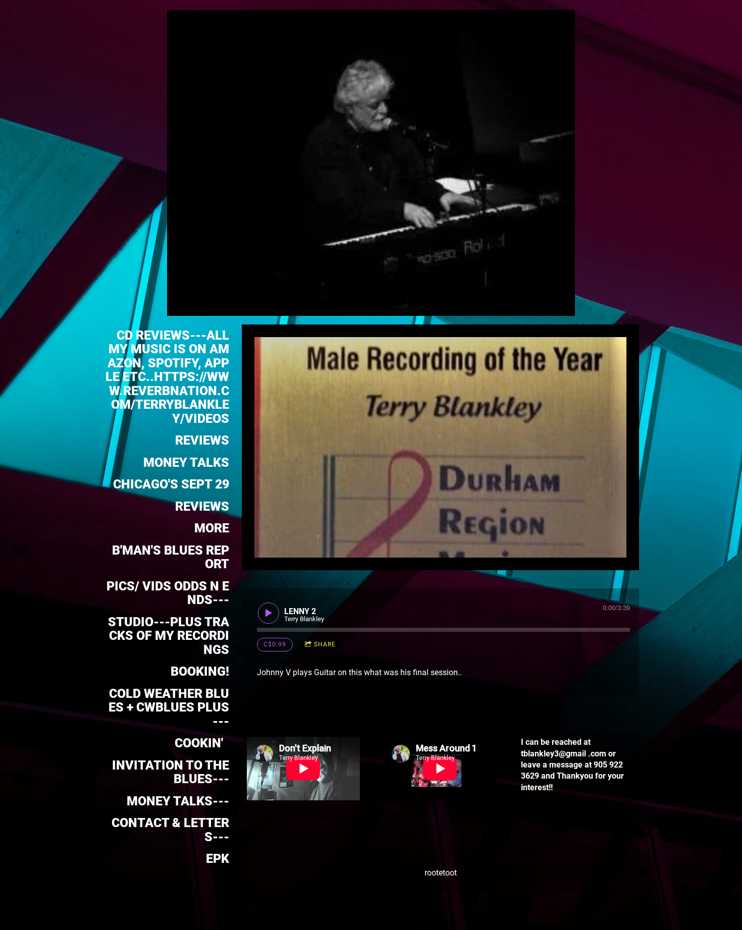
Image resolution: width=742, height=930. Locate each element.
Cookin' (202, 743)
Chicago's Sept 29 (171, 484)
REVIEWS (202, 440)
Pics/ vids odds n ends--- (168, 593)
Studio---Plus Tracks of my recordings (168, 636)
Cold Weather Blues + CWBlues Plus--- (169, 707)
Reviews (202, 506)
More (211, 528)
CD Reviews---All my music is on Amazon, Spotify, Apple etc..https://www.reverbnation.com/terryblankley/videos (167, 377)
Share (325, 644)
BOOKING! (200, 671)
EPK (217, 858)
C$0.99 (274, 644)
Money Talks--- (178, 801)
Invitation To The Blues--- (170, 772)
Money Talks (186, 462)
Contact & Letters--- (169, 829)
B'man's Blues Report (170, 557)
